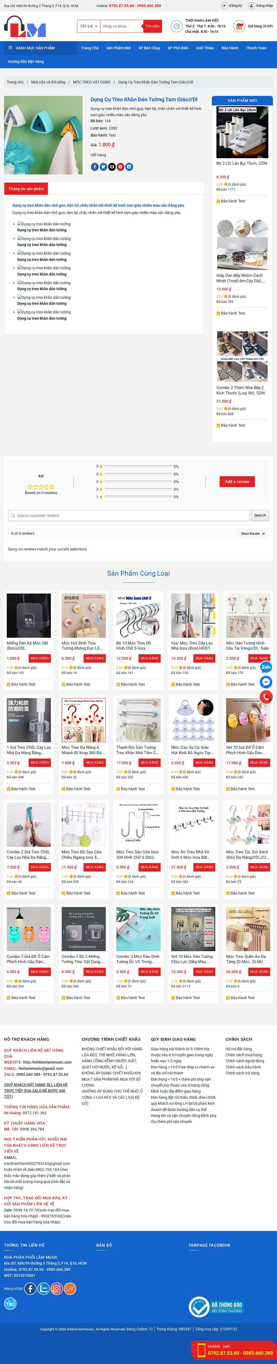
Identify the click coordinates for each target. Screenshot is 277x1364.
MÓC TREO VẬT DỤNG (92, 82)
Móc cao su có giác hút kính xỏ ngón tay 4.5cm (191, 750)
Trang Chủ (90, 48)
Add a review (237, 481)
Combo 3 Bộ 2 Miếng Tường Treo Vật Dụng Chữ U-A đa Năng (81, 959)
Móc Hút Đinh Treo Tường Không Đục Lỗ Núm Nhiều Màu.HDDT (82, 646)
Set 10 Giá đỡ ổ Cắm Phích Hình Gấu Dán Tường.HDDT (245, 750)
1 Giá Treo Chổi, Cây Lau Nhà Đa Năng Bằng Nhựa (29, 750)
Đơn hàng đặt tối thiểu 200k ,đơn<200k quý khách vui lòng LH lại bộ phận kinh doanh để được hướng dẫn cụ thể (183, 1103)
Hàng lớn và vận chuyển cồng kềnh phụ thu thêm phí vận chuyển (183, 1118)
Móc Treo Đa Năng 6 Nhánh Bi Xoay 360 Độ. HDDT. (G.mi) (82, 750)
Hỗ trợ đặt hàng (239, 1049)
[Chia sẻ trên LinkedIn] (129, 167)
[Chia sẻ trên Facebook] (95, 167)
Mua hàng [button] (40, 658)
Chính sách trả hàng (242, 1073)
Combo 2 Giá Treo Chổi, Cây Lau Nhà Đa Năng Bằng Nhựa (28, 855)
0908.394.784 (32, 1129)
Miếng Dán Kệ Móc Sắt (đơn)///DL (27, 646)
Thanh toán (256, 48)
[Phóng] (10, 168)
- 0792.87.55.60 (54, 1074)
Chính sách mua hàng (244, 1055)
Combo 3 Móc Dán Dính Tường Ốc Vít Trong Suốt (137, 959)
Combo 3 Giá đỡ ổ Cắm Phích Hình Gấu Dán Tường (28, 959)
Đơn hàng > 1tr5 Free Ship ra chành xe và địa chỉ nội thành (182, 1070)
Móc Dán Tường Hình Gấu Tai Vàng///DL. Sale (247, 646)
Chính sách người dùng (245, 1061)
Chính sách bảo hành (243, 1067)
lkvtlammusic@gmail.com (41, 1068)
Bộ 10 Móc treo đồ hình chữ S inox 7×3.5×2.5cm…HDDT (134, 646)
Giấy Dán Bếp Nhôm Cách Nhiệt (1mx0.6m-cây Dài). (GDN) (239, 166)
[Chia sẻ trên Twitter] (103, 167)
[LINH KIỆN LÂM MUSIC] (36, 26)
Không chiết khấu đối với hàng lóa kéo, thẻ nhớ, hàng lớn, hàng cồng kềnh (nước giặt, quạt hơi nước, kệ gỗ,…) (112, 1058)
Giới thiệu (205, 48)
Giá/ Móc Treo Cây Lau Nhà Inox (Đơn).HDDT (192, 646)
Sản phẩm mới (118, 48)
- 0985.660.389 (148, 6)
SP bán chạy (149, 48)
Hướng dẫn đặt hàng (26, 61)
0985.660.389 (28, 1074)
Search (260, 515)
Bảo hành (230, 48)
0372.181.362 (35, 1113)
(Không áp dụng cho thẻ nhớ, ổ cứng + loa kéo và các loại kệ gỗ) (112, 1097)
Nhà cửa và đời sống (48, 82)
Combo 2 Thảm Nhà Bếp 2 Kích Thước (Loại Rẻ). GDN (240, 278)
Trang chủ (15, 82)
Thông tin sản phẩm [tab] (26, 189)
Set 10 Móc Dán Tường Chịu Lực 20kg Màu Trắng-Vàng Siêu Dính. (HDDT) (192, 959)
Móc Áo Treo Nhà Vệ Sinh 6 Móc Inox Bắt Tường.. (190, 855)
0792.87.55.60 (121, 6)
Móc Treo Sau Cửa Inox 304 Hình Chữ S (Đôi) (137, 855)
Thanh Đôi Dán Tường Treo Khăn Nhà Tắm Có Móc (137, 750)
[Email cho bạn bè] (112, 167)
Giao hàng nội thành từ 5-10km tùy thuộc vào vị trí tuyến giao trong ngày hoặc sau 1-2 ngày (182, 1055)
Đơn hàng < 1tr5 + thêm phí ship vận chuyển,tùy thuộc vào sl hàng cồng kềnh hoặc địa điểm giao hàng (181, 1085)
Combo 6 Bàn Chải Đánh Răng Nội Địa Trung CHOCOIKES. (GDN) (238, 390)
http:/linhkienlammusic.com (47, 1062)
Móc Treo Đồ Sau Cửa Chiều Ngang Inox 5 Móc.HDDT (81, 855)
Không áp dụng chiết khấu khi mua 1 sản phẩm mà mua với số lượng (111, 1079)
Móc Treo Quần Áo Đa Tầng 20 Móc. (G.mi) (246, 959)
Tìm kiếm (153, 26)
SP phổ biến (178, 48)
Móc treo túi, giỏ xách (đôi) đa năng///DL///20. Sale (247, 855)
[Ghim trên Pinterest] (120, 167)
